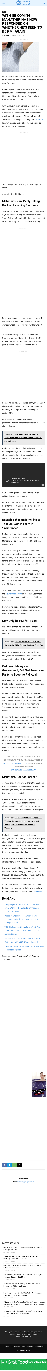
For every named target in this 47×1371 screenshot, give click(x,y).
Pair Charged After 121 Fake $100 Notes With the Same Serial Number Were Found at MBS (22, 1294)
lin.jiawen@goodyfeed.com (25, 1182)
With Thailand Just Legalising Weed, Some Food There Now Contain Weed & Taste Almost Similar (23, 930)
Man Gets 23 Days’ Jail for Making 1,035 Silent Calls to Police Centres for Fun (22, 1267)
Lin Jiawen (7, 35)
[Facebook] (4, 1165)
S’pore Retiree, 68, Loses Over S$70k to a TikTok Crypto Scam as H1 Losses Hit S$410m (22, 1276)
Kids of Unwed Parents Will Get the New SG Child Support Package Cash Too (23, 1248)
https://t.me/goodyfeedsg (15, 763)
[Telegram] (9, 1165)
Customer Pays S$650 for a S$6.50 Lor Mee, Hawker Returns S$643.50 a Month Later (21, 1285)
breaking (39, 119)
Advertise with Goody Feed (12, 1346)
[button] (3, 3)
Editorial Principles (27, 1346)
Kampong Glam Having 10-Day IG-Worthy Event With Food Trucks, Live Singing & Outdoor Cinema (22, 907)
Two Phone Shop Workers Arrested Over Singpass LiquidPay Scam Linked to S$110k (21, 1258)
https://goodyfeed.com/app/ (23, 770)
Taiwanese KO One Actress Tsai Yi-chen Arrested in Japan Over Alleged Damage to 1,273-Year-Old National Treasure (24, 1303)
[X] (19, 1165)
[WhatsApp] (14, 1165)
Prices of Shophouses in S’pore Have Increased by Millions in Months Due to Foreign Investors (21, 919)
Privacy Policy (39, 1346)
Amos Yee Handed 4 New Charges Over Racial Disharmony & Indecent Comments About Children (23, 1312)
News (4, 11)
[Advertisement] (23, 158)
